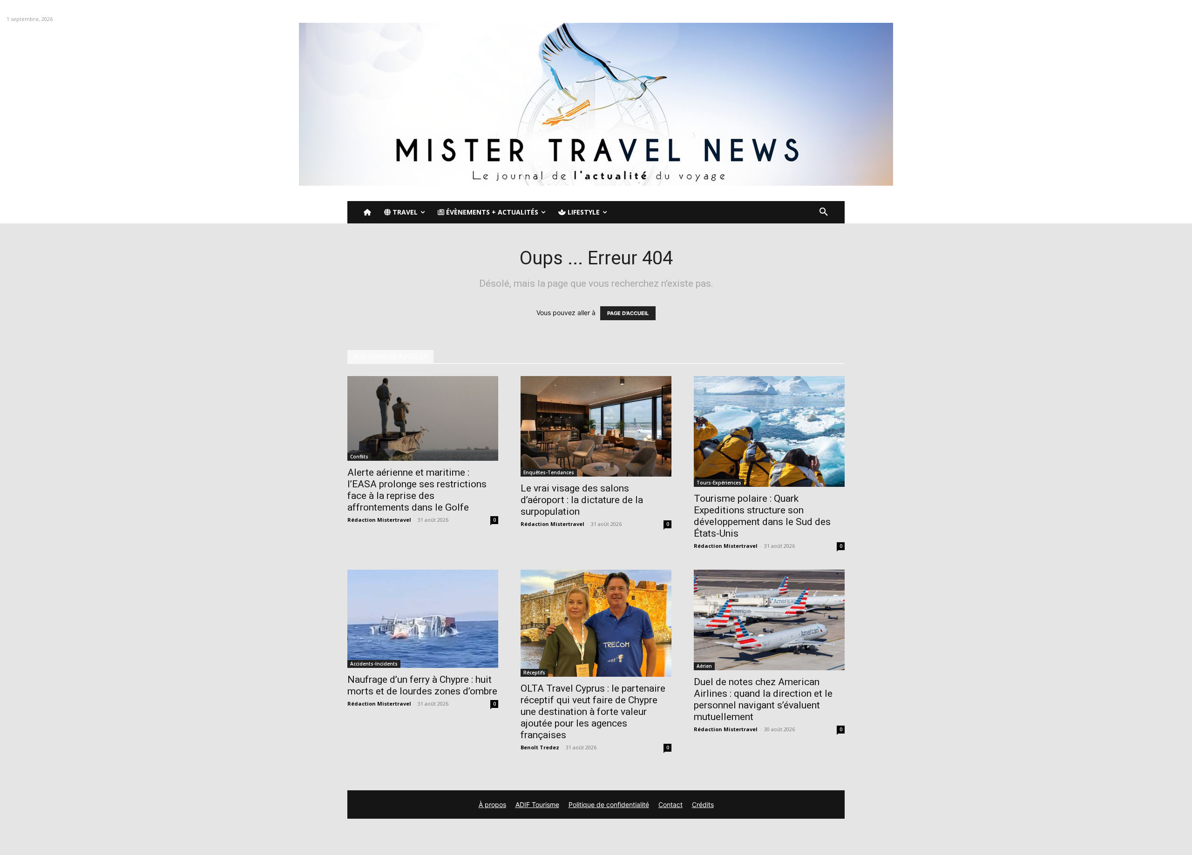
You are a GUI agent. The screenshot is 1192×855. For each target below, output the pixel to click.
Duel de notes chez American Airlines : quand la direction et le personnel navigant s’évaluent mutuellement (763, 699)
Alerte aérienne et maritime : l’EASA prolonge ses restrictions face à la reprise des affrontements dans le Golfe (417, 490)
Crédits (703, 804)
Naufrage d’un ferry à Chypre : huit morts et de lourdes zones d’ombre (422, 685)
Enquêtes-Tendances (548, 472)
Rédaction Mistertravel (379, 519)
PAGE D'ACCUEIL (628, 313)
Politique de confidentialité (609, 804)
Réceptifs (534, 672)
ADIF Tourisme (537, 804)
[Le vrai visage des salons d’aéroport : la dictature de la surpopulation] (596, 426)
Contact (670, 804)
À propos (492, 804)
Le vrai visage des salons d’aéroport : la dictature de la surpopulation (582, 500)
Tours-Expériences (719, 482)
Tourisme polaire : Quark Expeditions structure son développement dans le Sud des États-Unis (762, 516)
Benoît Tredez (540, 747)
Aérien (704, 666)
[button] (824, 212)
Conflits (359, 456)
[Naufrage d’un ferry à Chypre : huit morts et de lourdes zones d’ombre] (422, 619)
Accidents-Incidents (374, 663)
